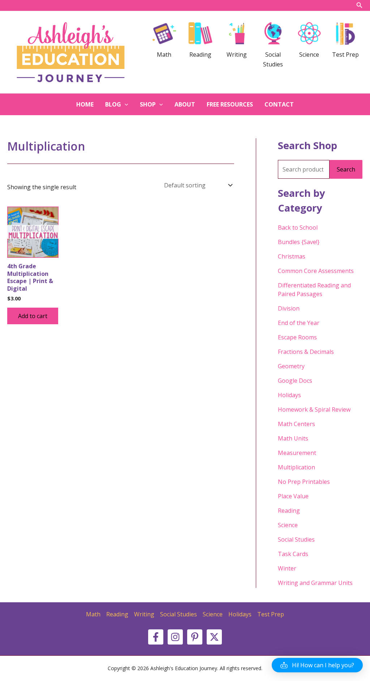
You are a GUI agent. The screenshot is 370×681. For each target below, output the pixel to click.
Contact (279, 104)
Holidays (289, 395)
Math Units (293, 438)
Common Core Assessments (316, 271)
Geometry (291, 366)
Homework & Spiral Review (314, 409)
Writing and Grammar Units (315, 583)
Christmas (291, 256)
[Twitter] (214, 637)
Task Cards (293, 554)
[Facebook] (155, 637)
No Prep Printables (304, 482)
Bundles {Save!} (298, 242)
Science (288, 525)
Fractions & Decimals (306, 352)
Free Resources (230, 104)
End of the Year (298, 323)
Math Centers (296, 424)
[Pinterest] (194, 637)
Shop (148, 104)
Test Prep (270, 614)
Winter (287, 568)
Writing (144, 614)
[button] (317, 665)
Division (289, 308)
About (185, 104)
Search (346, 169)
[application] (124, 104)
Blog (113, 104)
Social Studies (296, 539)
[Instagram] (175, 637)
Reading (289, 511)
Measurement (297, 453)
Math (93, 614)
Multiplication (296, 467)
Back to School (298, 227)
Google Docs (295, 381)
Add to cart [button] (32, 316)
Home (85, 104)
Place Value (293, 496)
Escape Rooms (297, 337)
